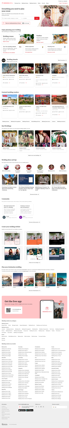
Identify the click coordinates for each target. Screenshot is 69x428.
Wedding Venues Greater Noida (7, 375)
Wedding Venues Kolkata (22, 391)
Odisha (53, 389)
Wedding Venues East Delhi (7, 371)
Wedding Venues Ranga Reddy (24, 372)
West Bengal (20, 389)
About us (3, 412)
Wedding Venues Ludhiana (40, 365)
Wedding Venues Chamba (56, 377)
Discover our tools (51, 52)
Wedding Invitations (61, 121)
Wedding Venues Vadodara (23, 382)
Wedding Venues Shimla (56, 370)
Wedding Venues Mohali (39, 382)
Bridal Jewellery (27, 336)
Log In (60, 3)
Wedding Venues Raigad (6, 355)
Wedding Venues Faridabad (7, 369)
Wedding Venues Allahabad (7, 387)
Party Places (10, 332)
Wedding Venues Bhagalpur (57, 364)
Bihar (53, 357)
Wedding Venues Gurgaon (6, 359)
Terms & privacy (4, 407)
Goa (36, 357)
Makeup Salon (20, 336)
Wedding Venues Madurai (23, 364)
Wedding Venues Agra (6, 382)
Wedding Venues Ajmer (6, 396)
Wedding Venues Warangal (23, 377)
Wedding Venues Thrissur (56, 355)
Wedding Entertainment (59, 329)
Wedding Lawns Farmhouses (41, 325)
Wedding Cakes (41, 330)
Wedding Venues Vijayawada (57, 382)
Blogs (47, 3)
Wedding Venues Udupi (22, 354)
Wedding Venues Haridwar (40, 352)
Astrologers (4, 332)
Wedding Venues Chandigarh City (41, 378)
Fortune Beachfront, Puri (8, 106)
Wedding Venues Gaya (56, 361)
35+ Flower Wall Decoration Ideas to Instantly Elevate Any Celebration (59, 189)
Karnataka (20, 346)
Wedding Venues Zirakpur (39, 377)
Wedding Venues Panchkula (40, 380)
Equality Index (25, 271)
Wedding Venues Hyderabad (23, 370)
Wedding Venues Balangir (56, 398)
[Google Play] (29, 411)
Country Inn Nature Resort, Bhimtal (25, 107)
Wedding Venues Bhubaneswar (57, 391)
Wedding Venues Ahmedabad (23, 381)
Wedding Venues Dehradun (40, 348)
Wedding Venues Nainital (39, 350)
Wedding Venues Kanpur (6, 385)
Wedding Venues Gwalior (39, 391)
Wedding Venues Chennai (23, 359)
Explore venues (6, 41)
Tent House (52, 329)
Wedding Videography (18, 330)
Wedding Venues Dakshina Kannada (24, 352)
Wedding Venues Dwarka (6, 373)
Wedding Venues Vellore (22, 366)
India (55, 407)
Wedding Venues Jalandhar (40, 368)
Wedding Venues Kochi (56, 348)
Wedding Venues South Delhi (7, 361)
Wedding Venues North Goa (40, 359)
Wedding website (5, 418)
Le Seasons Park (39, 75)
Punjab (36, 363)
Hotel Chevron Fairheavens (9, 75)
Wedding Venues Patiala (39, 370)
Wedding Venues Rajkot (22, 387)
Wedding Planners (26, 121)
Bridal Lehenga (34, 336)
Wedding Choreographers (18, 332)
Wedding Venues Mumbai (6, 348)
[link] (9, 141)
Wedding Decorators (46, 121)
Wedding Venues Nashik (6, 352)
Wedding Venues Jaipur (6, 391)
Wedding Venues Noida (6, 368)
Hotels (9, 325)
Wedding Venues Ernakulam (57, 352)
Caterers (53, 121)
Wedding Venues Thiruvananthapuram (58, 350)
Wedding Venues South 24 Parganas (25, 398)
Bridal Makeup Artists (35, 121)
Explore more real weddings (33, 155)
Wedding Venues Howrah (23, 395)
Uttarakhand (37, 346)
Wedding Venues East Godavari (57, 386)
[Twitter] (39, 407)
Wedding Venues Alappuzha (57, 354)
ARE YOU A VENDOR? (63, 1)
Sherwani (3, 340)
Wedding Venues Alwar (6, 398)
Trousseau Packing (41, 336)
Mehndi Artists (4, 336)
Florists (3, 330)
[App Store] (22, 411)
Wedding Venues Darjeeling (23, 393)
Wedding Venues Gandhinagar (23, 386)
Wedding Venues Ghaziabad (7, 364)
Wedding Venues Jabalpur (39, 389)
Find (37, 18)
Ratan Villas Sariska (23, 75)
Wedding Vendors (33, 3)
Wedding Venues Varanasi (6, 384)
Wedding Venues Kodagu (23, 355)
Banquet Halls (4, 325)
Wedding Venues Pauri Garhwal (40, 354)
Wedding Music (35, 329)
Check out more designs (34, 262)
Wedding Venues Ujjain (39, 393)
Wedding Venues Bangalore (23, 348)
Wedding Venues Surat (22, 384)
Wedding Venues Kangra (56, 373)
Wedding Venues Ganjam (56, 396)
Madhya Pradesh (38, 384)
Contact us (3, 406)
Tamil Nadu (20, 357)
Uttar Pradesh (4, 378)
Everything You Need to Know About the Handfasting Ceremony (9, 189)
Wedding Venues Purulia (22, 396)
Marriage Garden (15, 325)
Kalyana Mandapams (23, 325)
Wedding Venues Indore (39, 387)
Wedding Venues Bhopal (39, 386)
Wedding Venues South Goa (40, 361)
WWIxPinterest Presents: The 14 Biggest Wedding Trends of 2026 (42, 189)
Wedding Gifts (17, 329)
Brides (39, 3)
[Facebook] (36, 407)
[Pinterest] (41, 407)
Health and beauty (62, 170)
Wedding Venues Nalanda (56, 366)
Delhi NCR (4, 357)
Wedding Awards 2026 (5, 417)
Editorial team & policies (6, 414)
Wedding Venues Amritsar (40, 366)
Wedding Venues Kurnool (56, 387)
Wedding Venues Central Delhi (7, 376)
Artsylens (54, 75)
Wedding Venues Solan (56, 372)
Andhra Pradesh (55, 379)
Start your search (39, 42)
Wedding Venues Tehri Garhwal (40, 355)
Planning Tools (17, 3)
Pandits (53, 330)
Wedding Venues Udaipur (6, 393)
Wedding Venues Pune (6, 350)
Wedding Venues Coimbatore (23, 361)
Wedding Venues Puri (55, 393)
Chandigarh (37, 375)
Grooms (43, 3)
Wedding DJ (48, 330)
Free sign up (64, 3)
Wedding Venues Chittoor (56, 384)
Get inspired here (28, 52)
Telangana (20, 368)
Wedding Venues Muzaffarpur (57, 363)
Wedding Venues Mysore (23, 350)
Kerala (53, 346)
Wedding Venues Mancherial (23, 373)
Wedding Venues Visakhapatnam (58, 381)
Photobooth (58, 330)
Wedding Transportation (43, 329)
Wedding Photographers (16, 121)
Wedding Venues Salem (22, 363)
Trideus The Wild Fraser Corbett (41, 107)
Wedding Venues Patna (56, 359)
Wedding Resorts (32, 325)
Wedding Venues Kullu (56, 375)
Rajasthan (4, 389)
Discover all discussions (34, 222)
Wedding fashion (51, 170)
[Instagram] (43, 407)
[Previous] (2, 75)
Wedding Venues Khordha (56, 395)
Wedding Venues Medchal (23, 375)
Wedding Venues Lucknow (6, 380)
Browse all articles (34, 194)
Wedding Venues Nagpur (6, 354)
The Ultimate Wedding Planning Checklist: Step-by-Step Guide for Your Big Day (26, 189)
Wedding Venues (25, 3)
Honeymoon (26, 330)
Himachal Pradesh (55, 368)
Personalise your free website (9, 52)
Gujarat (19, 379)
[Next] (67, 75)
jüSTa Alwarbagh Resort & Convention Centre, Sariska (58, 107)
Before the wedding (6, 170)
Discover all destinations (34, 290)
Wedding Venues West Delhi (7, 363)
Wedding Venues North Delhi (7, 366)
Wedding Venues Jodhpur (6, 394)
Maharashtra (4, 346)
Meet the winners (61, 60)
